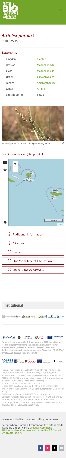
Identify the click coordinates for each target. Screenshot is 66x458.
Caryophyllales (45, 76)
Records (16, 252)
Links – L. (26, 270)
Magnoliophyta (46, 65)
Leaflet (61, 224)
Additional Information (25, 234)
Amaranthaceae (46, 82)
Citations (16, 243)
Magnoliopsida (45, 71)
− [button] (15, 169)
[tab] (5, 162)
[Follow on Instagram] (47, 448)
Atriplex (41, 88)
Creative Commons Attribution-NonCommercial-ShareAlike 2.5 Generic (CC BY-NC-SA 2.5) (32, 430)
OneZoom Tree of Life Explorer (31, 261)
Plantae (41, 59)
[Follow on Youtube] (61, 448)
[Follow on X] (54, 448)
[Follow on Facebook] (40, 448)
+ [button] (15, 164)
